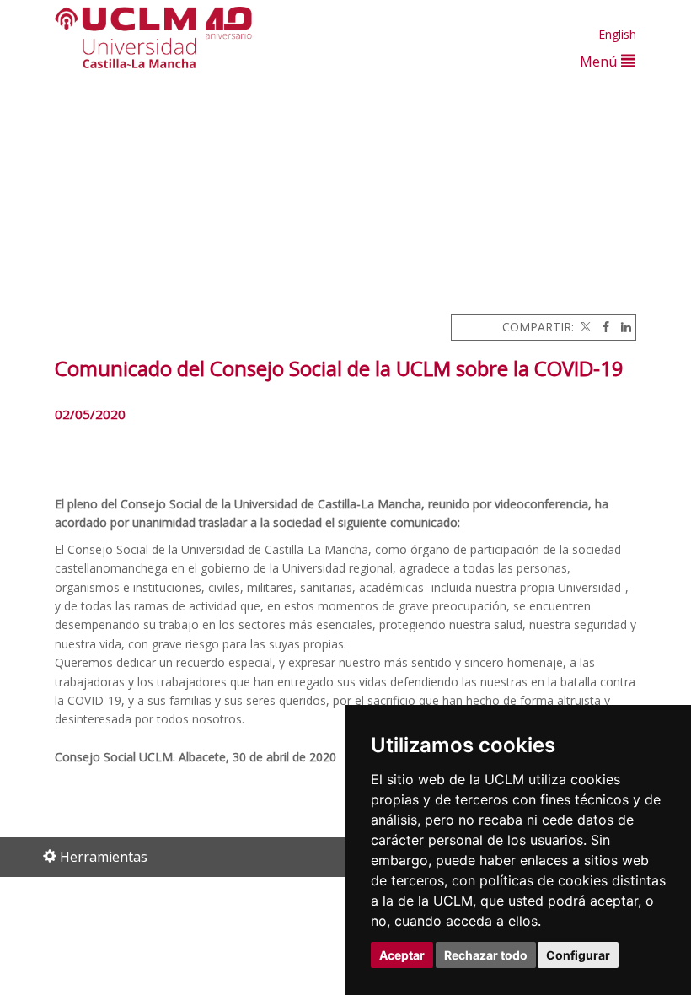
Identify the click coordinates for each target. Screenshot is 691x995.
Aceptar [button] (402, 955)
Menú (600, 61)
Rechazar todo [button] (486, 955)
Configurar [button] (578, 955)
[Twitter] (584, 327)
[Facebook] (601, 327)
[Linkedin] (622, 327)
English (617, 34)
